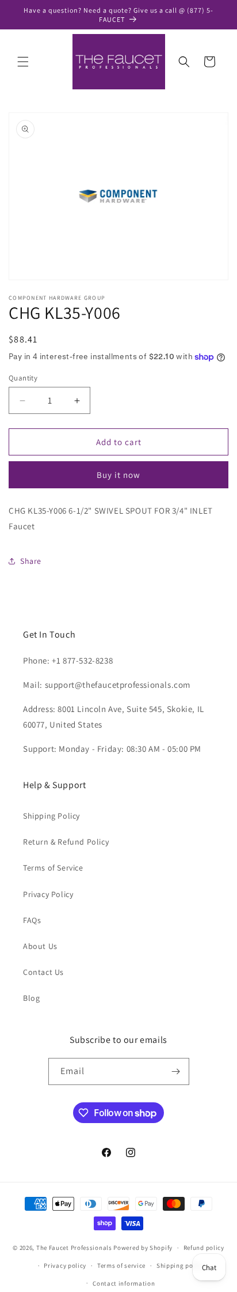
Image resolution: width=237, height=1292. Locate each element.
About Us (40, 946)
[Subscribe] (176, 1071)
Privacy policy (65, 1265)
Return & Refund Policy (66, 842)
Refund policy (204, 1248)
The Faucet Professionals (74, 1248)
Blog (31, 998)
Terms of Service (53, 867)
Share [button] (30, 561)
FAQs (32, 920)
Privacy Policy (48, 894)
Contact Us (43, 972)
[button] (23, 61)
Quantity (23, 378)
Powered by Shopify (143, 1248)
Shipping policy (180, 1265)
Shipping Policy (51, 816)
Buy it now (118, 474)
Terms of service (121, 1265)
